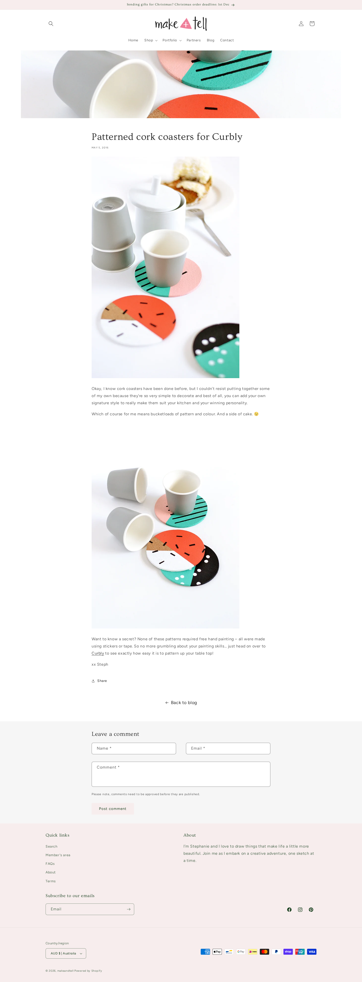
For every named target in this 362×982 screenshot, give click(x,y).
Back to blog (184, 702)
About (51, 872)
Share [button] (102, 681)
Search (52, 846)
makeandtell (65, 970)
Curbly (98, 653)
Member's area (58, 855)
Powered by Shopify (88, 970)
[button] (51, 23)
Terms (51, 881)
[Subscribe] (128, 909)
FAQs (50, 864)
